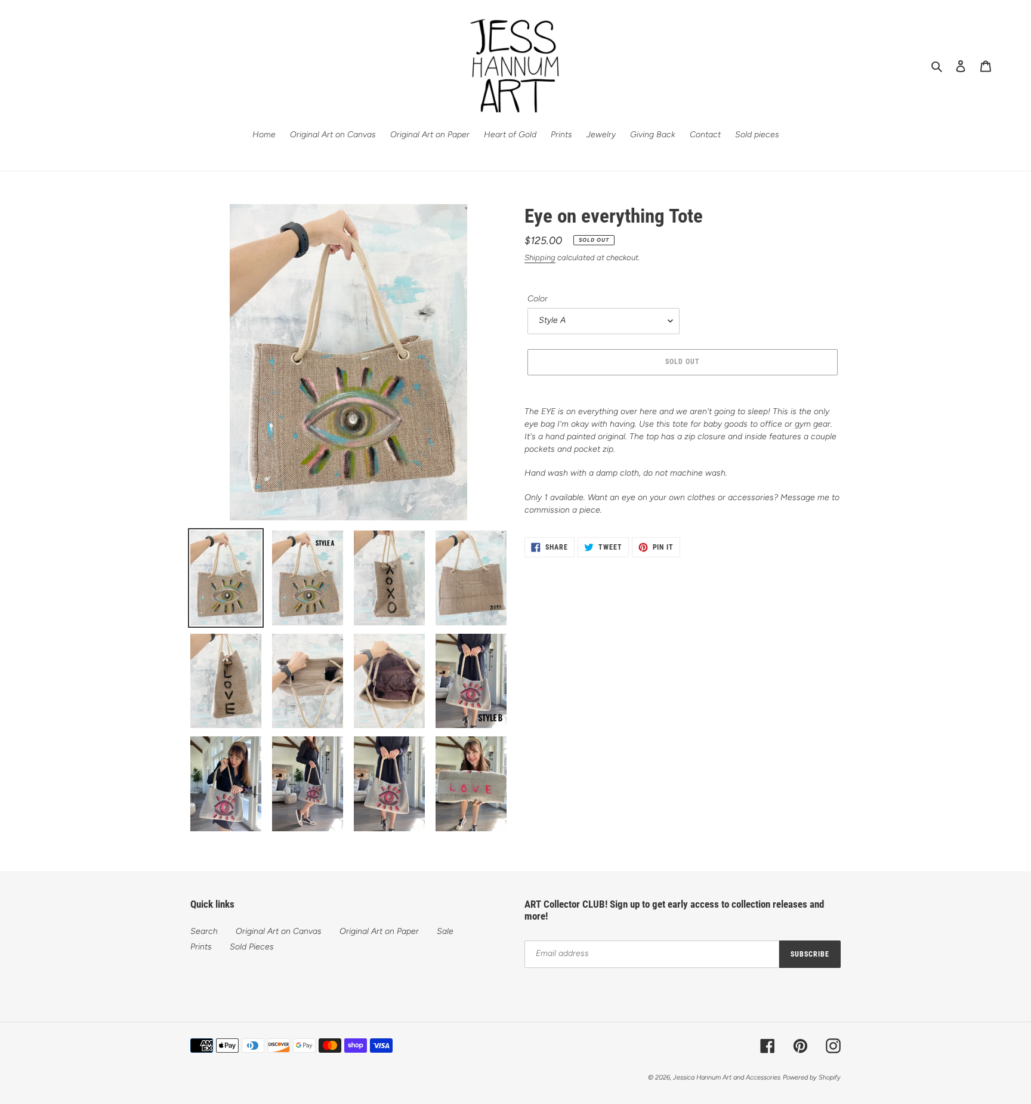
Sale (445, 931)
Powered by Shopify (812, 1077)
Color (537, 299)
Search (204, 931)
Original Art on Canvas (279, 931)
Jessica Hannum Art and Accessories (726, 1077)
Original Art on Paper (379, 931)
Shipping (539, 257)
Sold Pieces (252, 947)
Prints (201, 947)
